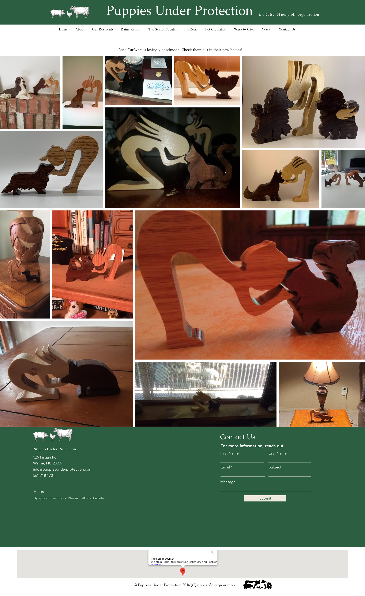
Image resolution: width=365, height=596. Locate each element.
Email (225, 467)
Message (228, 482)
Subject (275, 467)
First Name (229, 453)
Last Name (278, 453)
